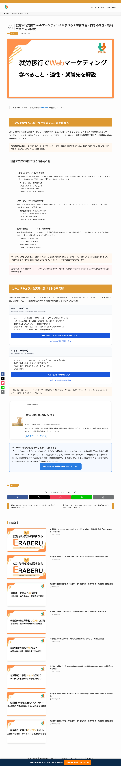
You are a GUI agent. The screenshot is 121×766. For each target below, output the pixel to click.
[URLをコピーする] (103, 497)
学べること (14, 33)
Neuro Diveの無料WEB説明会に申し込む (60, 466)
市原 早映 (45, 107)
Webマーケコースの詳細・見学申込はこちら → (60, 335)
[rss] (112, 1)
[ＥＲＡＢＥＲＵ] (6, 7)
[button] (17, 497)
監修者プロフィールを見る (36, 436)
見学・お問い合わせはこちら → (60, 374)
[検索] (115, 1)
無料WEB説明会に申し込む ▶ (77, 762)
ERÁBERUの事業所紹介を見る (60, 341)
